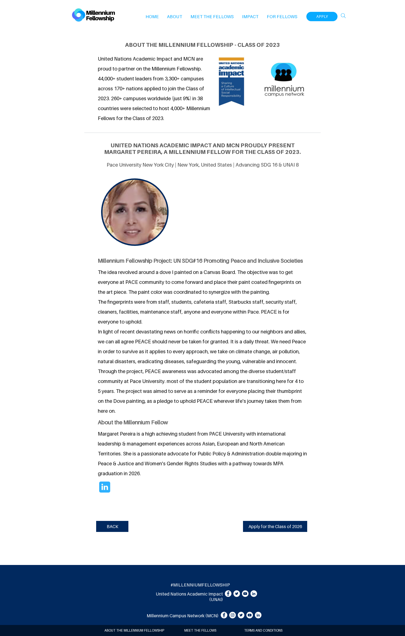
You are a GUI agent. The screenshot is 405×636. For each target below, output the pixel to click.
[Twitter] (236, 593)
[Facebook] (228, 593)
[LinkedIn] (253, 593)
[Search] (343, 15)
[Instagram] (232, 615)
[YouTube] (245, 593)
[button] (174, 16)
